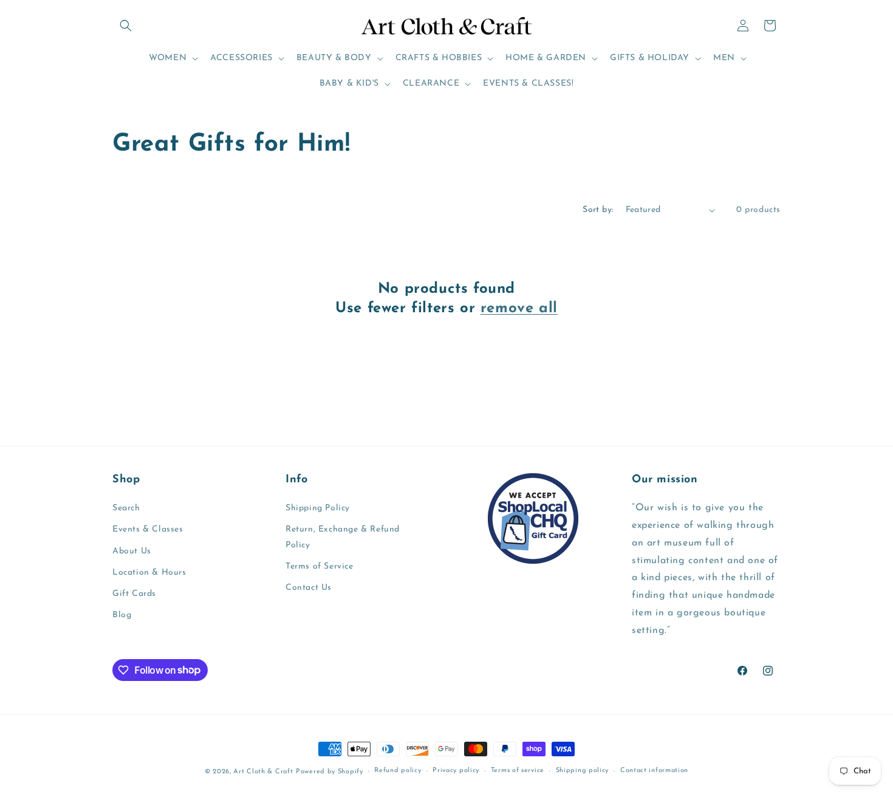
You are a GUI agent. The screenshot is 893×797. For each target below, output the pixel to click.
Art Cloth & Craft (263, 771)
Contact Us (309, 587)
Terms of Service (320, 566)
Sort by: (598, 209)
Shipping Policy (318, 508)
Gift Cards (134, 593)
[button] (125, 25)
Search (126, 508)
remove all (519, 308)
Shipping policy (582, 770)
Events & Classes (147, 529)
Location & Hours (149, 572)
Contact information (654, 770)
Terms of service (517, 770)
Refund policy (397, 770)
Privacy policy (456, 770)
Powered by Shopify (329, 771)
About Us (131, 551)
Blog (121, 615)
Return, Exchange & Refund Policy (343, 537)
